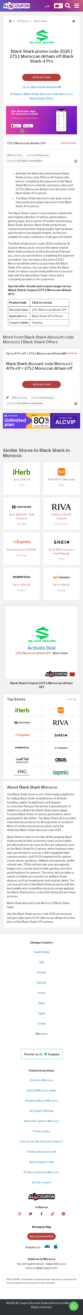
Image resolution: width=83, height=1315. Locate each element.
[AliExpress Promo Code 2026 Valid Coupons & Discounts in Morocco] (21, 541)
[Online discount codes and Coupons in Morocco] (10, 21)
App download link (41, 1236)
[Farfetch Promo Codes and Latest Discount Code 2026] (21, 576)
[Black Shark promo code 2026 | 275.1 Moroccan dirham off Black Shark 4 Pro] (41, 642)
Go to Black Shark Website (40, 87)
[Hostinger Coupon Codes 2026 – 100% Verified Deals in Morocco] (21, 506)
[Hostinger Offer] (41, 421)
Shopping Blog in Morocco (41, 1100)
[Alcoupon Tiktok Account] (52, 1213)
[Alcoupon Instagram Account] (19, 1213)
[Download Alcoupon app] (41, 120)
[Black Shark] (41, 36)
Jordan (41, 1023)
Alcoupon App (41, 1226)
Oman (41, 992)
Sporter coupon (42, 1182)
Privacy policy (41, 1131)
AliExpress (21, 555)
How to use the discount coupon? (41, 1141)
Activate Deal (41, 77)
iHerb (21, 485)
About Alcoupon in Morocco (41, 1121)
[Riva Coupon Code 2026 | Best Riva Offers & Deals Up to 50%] (61, 506)
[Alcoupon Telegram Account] (63, 1213)
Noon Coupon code (41, 1161)
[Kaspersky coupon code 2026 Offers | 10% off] (61, 772)
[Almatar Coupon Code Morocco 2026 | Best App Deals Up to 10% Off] (61, 576)
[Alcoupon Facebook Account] (41, 1213)
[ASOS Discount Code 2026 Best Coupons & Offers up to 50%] (61, 759)
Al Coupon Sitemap (42, 1110)
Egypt (41, 1013)
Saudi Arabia (41, 952)
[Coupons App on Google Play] (47, 1247)
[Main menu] (76, 6)
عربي (47, 5)
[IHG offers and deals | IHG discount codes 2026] (22, 772)
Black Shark (40, 21)
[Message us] (74, 1306)
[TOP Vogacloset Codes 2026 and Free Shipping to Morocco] (22, 759)
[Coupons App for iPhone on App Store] (56, 1247)
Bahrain (41, 982)
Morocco (41, 1033)
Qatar (41, 1003)
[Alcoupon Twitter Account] (30, 1213)
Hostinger (21, 523)
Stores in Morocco (41, 1080)
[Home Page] (16, 5)
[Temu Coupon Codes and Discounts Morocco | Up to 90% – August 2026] (61, 471)
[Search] (67, 6)
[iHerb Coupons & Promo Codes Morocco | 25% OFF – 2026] (21, 471)
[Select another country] (58, 5)
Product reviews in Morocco (41, 1172)
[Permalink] (7, 398)
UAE (41, 962)
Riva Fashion (61, 523)
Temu (61, 485)
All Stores (22, 21)
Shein (61, 558)
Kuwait (41, 972)
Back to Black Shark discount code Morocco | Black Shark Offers (43, 96)
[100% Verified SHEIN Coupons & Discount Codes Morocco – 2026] (61, 541)
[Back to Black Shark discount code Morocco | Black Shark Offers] (74, 21)
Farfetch (21, 590)
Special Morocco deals (41, 1090)
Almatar (61, 590)
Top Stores (16, 699)
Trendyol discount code (41, 1151)
